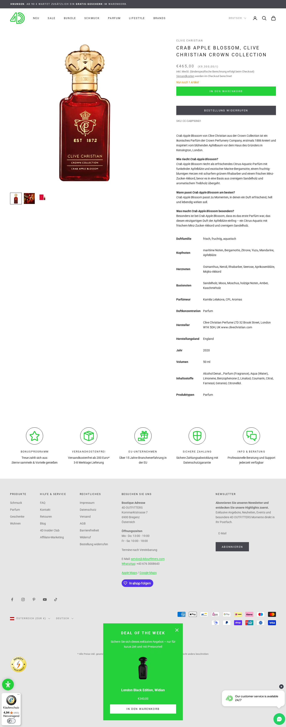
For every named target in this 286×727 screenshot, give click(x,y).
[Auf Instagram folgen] (23, 599)
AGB (83, 523)
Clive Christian (189, 40)
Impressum (87, 502)
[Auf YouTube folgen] (45, 599)
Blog (43, 523)
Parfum (114, 18)
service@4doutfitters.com (148, 559)
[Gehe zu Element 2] (29, 198)
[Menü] (18, 695)
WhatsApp (128, 563)
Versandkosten (185, 76)
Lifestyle (137, 18)
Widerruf (85, 537)
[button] (8, 684)
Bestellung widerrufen (226, 110)
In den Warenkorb (143, 708)
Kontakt (45, 509)
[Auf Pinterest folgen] (34, 599)
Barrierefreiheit (89, 530)
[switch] (11, 720)
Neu (36, 18)
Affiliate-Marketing (52, 537)
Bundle (70, 18)
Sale (51, 18)
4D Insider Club (49, 530)
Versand (85, 516)
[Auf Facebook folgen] (12, 599)
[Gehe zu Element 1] (16, 198)
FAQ (42, 502)
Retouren (46, 516)
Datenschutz (88, 509)
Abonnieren (232, 546)
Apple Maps (129, 572)
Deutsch (235, 18)
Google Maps (148, 572)
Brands (159, 18)
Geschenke (17, 516)
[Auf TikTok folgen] (56, 599)
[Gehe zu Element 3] (43, 197)
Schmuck (92, 18)
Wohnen (15, 523)
